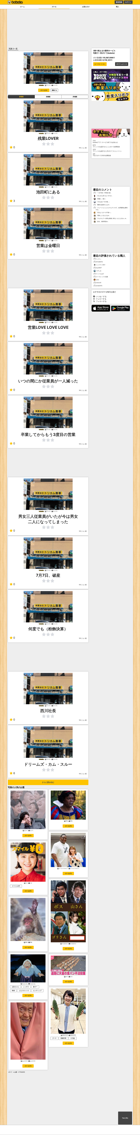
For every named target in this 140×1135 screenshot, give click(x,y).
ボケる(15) (28, 1066)
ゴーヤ (54, 1038)
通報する (54, 90)
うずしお (98, 271)
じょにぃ (98, 259)
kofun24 (98, 282)
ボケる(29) (28, 891)
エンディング (37, 990)
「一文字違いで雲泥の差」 (104, 193)
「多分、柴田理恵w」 (102, 221)
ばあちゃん (15, 987)
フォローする (100, 299)
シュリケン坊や (100, 265)
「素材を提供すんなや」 (103, 205)
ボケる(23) (68, 873)
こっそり (26, 987)
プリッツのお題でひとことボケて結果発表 (106, 146)
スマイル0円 (16, 886)
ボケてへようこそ (121, 64)
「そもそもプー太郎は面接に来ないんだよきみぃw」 (111, 218)
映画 (13, 990)
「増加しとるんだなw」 (103, 215)
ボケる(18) (68, 981)
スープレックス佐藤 (102, 277)
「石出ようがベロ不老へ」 (104, 212)
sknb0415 (99, 285)
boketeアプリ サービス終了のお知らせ (105, 141)
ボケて (10, 1072)
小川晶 (72, 1038)
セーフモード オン (99, 64)
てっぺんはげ (100, 274)
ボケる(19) (28, 947)
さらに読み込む (48, 782)
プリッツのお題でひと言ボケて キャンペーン (107, 150)
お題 (15, 1072)
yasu (97, 279)
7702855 (22, 1072)
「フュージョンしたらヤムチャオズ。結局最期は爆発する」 (112, 208)
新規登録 (119, 2)
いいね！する (101, 296)
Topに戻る (125, 1118)
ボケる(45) (28, 835)
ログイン (128, 2)
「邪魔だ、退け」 (101, 199)
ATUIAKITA (99, 262)
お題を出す (86, 7)
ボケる (54, 7)
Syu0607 (99, 268)
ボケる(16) (43, 90)
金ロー (35, 987)
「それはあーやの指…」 (103, 202)
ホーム (22, 7)
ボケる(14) (68, 1043)
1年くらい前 (83, 148)
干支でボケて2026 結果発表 (102, 154)
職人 (117, 7)
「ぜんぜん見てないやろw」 (104, 196)
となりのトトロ (24, 990)
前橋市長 (63, 1038)
